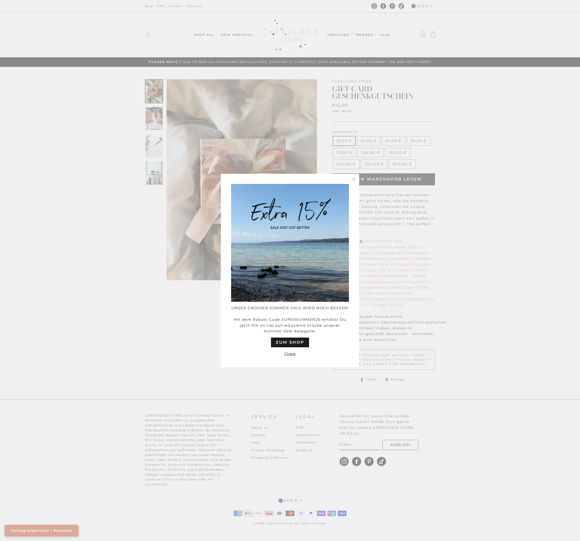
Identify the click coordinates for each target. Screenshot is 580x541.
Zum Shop (290, 342)
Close (290, 354)
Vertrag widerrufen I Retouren (41, 530)
